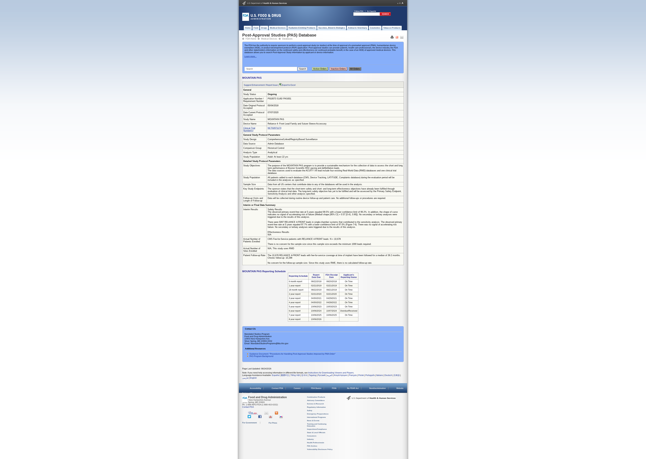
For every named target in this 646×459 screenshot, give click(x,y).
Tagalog (312, 375)
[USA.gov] (253, 414)
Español (275, 375)
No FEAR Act (353, 388)
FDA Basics (316, 388)
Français (353, 375)
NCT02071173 (274, 128)
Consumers (311, 436)
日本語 (397, 375)
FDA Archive (312, 446)
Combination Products (316, 397)
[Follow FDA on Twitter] (250, 417)
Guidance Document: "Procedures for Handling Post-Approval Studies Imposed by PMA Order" (292, 354)
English (253, 378)
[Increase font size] (402, 3)
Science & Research (315, 404)
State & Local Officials (316, 432)
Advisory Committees (316, 400)
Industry (310, 439)
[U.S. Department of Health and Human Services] (264, 4)
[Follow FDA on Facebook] (260, 417)
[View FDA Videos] (271, 417)
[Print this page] (392, 38)
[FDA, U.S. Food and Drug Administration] (261, 20)
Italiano (379, 375)
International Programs (316, 417)
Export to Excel (289, 85)
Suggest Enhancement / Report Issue (261, 85)
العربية (329, 375)
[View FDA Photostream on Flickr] (281, 417)
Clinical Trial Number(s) (249, 129)
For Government (249, 423)
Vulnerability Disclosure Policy (320, 449)
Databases (287, 38)
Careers (297, 388)
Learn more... (250, 56)
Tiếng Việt (295, 375)
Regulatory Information (316, 407)
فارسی (245, 378)
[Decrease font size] (397, 3)
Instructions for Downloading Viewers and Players (331, 373)
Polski (361, 375)
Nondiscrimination (377, 388)
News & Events (313, 421)
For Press (273, 423)
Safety (309, 410)
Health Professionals (315, 443)
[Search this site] (385, 15)
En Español (371, 11)
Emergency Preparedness (318, 414)
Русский (321, 375)
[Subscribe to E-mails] (266, 414)
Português (370, 375)
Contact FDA (277, 388)
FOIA (334, 388)
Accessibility (255, 388)
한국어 (304, 375)
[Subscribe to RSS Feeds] (277, 414)
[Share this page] (397, 38)
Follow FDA (358, 11)
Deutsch (388, 375)
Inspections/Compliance (317, 429)
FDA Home (251, 38)
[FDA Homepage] (245, 400)
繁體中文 (285, 375)
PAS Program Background (261, 356)
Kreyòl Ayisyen (340, 375)
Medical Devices (269, 38)
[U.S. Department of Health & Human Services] (371, 399)
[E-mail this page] (401, 38)
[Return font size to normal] (400, 3)
